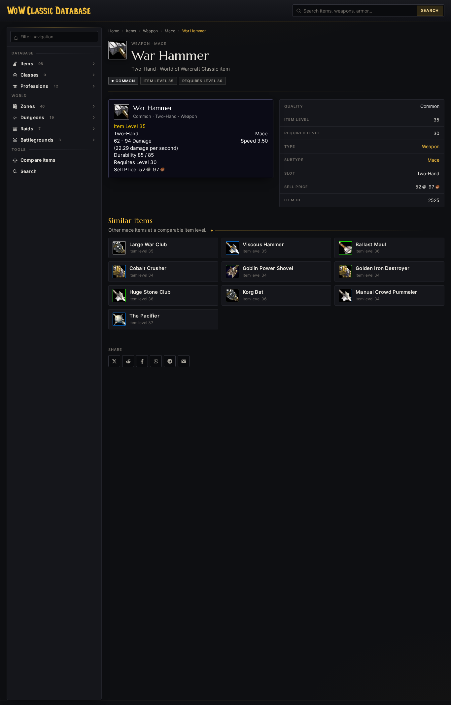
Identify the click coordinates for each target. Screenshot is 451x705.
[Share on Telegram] (170, 361)
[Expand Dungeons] (94, 117)
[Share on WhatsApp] (156, 361)
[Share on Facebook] (142, 361)
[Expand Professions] (94, 86)
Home (113, 30)
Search (430, 10)
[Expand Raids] (94, 128)
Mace (170, 30)
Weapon (150, 30)
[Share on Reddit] (128, 361)
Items (131, 30)
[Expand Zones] (94, 106)
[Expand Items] (94, 63)
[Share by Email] (184, 361)
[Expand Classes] (94, 75)
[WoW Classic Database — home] (48, 10)
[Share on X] (114, 361)
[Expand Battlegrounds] (94, 140)
